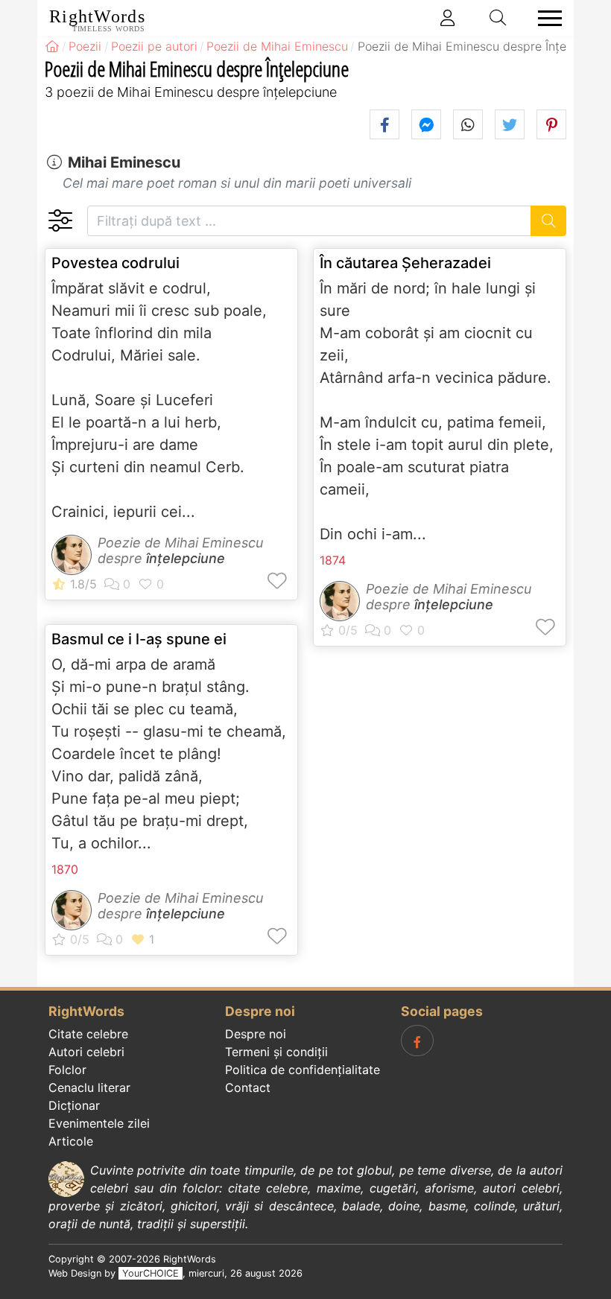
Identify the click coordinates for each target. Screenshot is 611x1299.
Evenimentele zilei (99, 1123)
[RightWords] (52, 46)
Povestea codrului (115, 263)
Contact (247, 1087)
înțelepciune (185, 558)
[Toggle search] (498, 18)
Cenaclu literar (89, 1087)
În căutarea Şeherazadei (405, 263)
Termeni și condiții (276, 1051)
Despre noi (255, 1033)
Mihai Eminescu (124, 162)
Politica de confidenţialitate (302, 1069)
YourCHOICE (150, 1273)
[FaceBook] (417, 1040)
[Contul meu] (447, 18)
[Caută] (549, 221)
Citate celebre (88, 1033)
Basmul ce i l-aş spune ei (139, 639)
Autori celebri (86, 1051)
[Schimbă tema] (60, 221)
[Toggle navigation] (545, 18)
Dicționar (74, 1105)
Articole (70, 1141)
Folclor (67, 1069)
